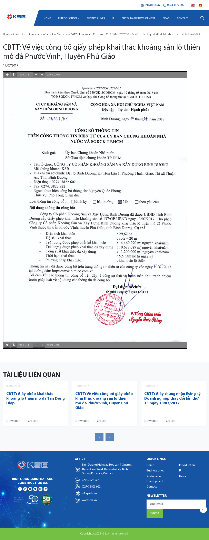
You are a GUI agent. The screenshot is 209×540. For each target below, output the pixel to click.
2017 (74, 34)
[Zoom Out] (36, 74)
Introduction (67, 18)
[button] (99, 437)
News (166, 18)
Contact (183, 18)
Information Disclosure (56, 34)
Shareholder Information (26, 34)
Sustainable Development (138, 18)
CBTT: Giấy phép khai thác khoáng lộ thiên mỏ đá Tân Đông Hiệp (35, 398)
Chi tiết (33, 421)
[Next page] (14, 74)
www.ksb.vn (89, 500)
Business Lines (96, 18)
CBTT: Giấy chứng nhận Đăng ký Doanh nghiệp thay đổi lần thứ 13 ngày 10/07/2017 (172, 398)
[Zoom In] (42, 74)
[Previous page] (7, 74)
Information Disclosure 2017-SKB (98, 34)
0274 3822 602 (90, 480)
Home (47, 18)
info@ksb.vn (89, 493)
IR (113, 18)
